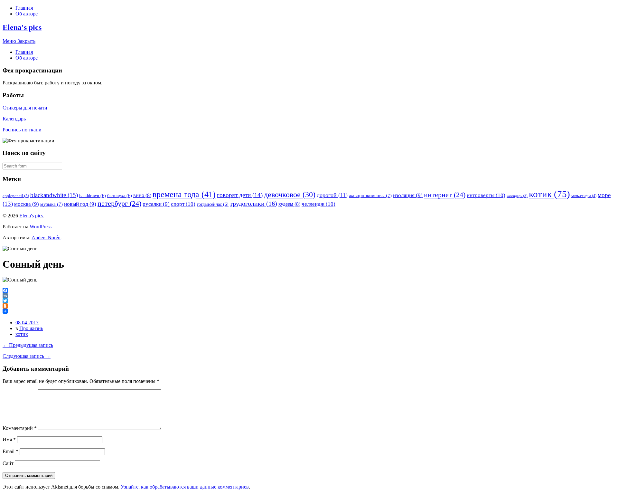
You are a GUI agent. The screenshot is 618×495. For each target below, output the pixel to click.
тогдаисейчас (213, 204)
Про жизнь (31, 328)
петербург (119, 203)
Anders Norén (46, 237)
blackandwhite (54, 195)
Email (10, 451)
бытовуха (119, 195)
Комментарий (20, 428)
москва (26, 204)
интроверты (486, 195)
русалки (156, 204)
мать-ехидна (583, 196)
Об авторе (26, 13)
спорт (183, 204)
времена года (184, 194)
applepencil (16, 195)
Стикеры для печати (25, 107)
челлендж (318, 204)
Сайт (8, 463)
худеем (289, 204)
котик (549, 194)
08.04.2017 (27, 322)
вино (142, 195)
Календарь (14, 118)
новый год (80, 204)
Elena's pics (22, 27)
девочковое (289, 194)
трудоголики (253, 203)
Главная (24, 8)
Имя (9, 439)
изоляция (408, 195)
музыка (51, 204)
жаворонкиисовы (370, 195)
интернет (444, 195)
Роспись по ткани (22, 129)
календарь (517, 196)
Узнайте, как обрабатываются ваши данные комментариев (185, 487)
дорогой (332, 195)
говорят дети (240, 195)
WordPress (41, 226)
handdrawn (92, 195)
